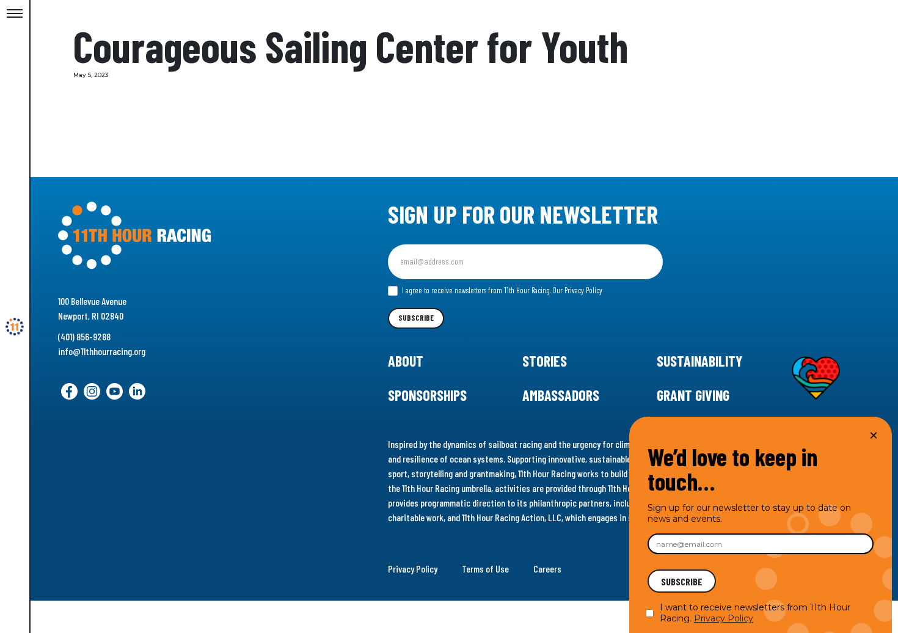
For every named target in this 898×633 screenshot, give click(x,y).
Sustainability (699, 361)
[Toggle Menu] (15, 14)
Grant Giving (693, 395)
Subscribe (416, 318)
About (405, 361)
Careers (547, 568)
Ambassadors (560, 395)
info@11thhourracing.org (101, 351)
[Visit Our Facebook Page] (69, 391)
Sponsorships (427, 395)
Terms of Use (485, 568)
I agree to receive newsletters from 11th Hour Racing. (501, 290)
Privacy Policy (412, 568)
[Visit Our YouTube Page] (114, 391)
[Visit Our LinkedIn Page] (137, 391)
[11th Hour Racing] (14, 327)
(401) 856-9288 (84, 336)
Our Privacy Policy (577, 290)
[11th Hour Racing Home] (185, 235)
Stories (544, 361)
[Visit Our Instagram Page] (92, 391)
